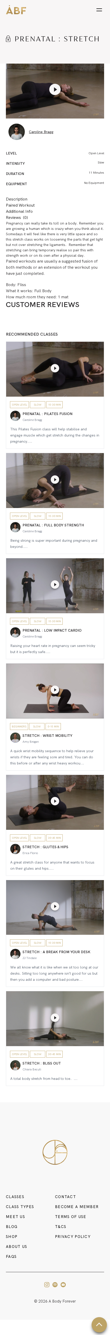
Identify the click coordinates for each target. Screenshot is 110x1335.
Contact (65, 1196)
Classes (15, 1196)
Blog (11, 1226)
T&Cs (60, 1226)
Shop (11, 1236)
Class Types (20, 1206)
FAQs (11, 1256)
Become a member (76, 1206)
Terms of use (70, 1216)
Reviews (17, 217)
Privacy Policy (73, 1236)
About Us (16, 1246)
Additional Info (19, 211)
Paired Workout (20, 205)
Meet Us (15, 1216)
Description (16, 199)
